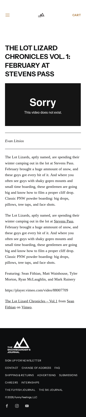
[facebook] (7, 406)
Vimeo (27, 307)
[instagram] (17, 406)
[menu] (8, 15)
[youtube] (27, 406)
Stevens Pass (63, 163)
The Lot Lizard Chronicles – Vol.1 (31, 301)
